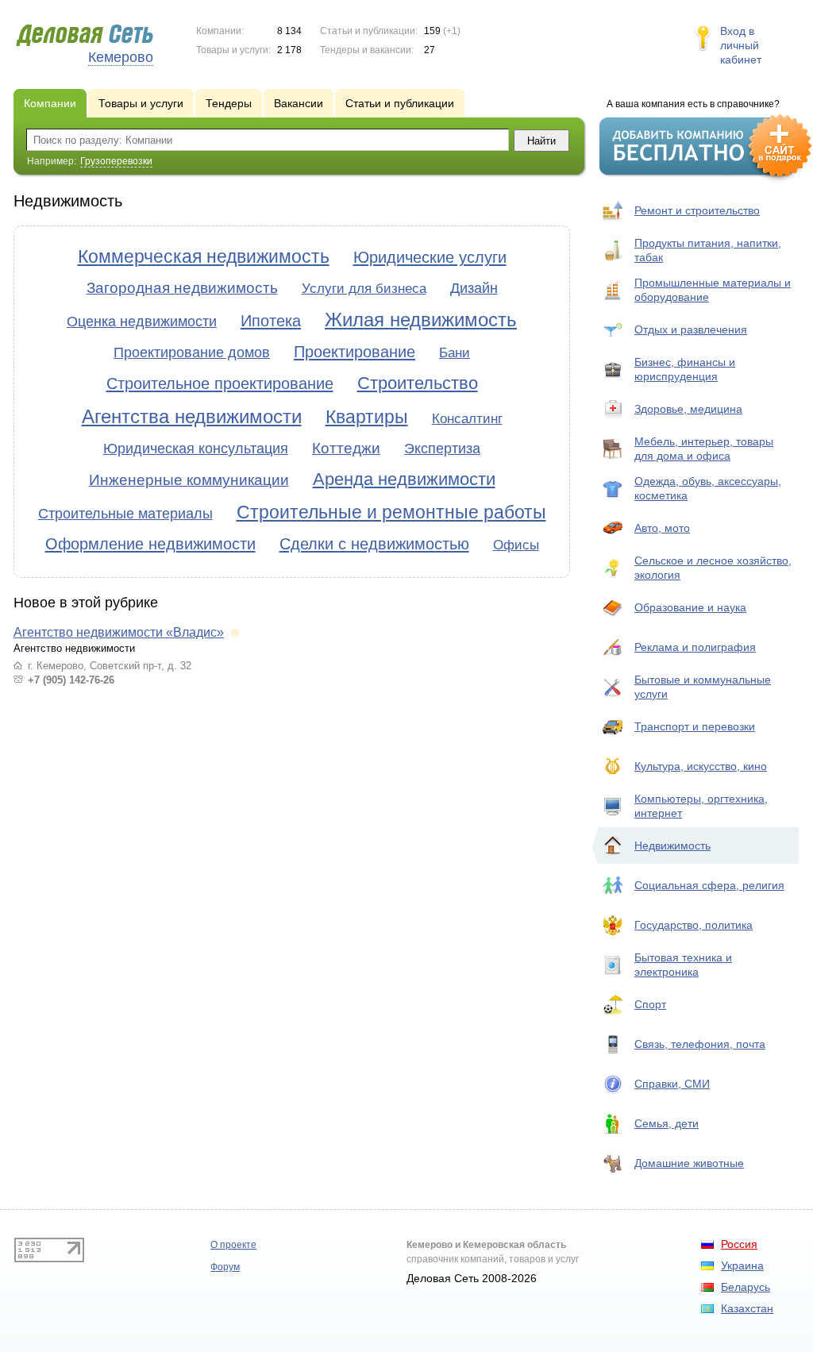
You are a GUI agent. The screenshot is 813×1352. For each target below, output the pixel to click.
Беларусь (745, 1287)
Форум (225, 1267)
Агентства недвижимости (192, 416)
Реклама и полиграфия (695, 647)
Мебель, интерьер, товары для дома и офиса (703, 448)
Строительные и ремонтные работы (391, 512)
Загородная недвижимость (182, 287)
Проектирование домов (192, 352)
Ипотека (271, 320)
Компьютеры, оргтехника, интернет (701, 805)
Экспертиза (442, 448)
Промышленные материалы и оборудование (712, 289)
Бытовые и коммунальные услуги (702, 686)
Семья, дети (666, 1123)
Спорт (650, 1004)
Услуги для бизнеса (364, 288)
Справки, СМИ (672, 1083)
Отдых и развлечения (690, 329)
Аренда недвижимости (404, 479)
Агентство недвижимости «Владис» (118, 632)
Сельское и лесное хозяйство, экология (713, 567)
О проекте (233, 1244)
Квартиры (367, 416)
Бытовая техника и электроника (683, 964)
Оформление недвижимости (150, 544)
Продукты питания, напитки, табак (707, 250)
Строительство (417, 383)
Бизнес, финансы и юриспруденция (684, 369)
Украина (742, 1265)
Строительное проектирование (219, 383)
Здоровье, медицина (688, 409)
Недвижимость (672, 845)
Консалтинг (467, 418)
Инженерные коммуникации (189, 480)
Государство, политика (693, 925)
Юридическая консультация (195, 448)
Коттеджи (346, 448)
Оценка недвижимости (142, 321)
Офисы (516, 545)
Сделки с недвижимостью (374, 544)
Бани (454, 352)
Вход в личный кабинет (740, 45)
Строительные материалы (125, 514)
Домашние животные (689, 1163)
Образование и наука (690, 607)
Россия (739, 1244)
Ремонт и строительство (697, 210)
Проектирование (354, 351)
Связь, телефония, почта (699, 1044)
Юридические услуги (430, 257)
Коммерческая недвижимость (203, 256)
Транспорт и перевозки (694, 726)
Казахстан (747, 1308)
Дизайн (474, 288)
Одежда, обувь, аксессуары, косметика (707, 488)
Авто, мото (662, 528)
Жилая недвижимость (421, 319)
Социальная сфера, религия (709, 885)
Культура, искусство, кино (700, 766)
